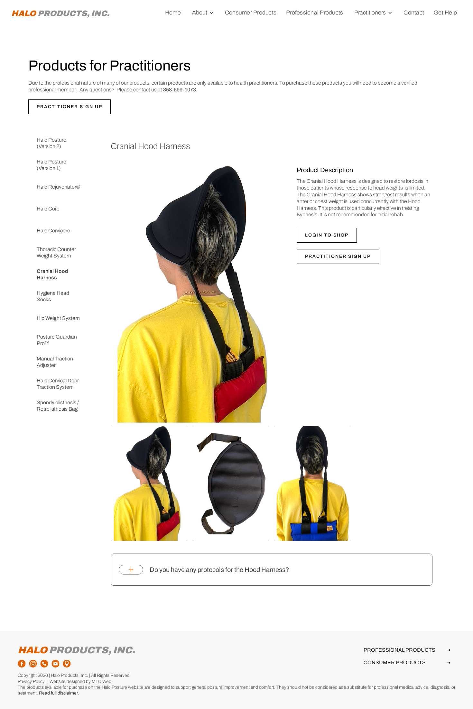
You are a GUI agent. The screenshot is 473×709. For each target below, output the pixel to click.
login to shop (326, 235)
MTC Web (101, 681)
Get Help (445, 12)
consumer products (407, 662)
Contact (413, 12)
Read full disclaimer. (59, 693)
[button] (203, 13)
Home (173, 12)
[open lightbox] (149, 483)
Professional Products (314, 12)
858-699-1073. (180, 89)
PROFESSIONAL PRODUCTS (407, 650)
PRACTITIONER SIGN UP (69, 106)
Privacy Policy (31, 681)
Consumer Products (250, 12)
